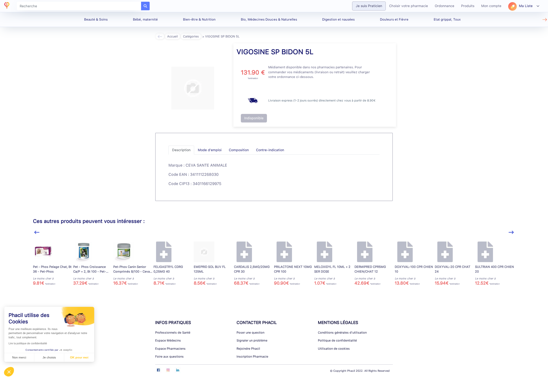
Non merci (19, 357)
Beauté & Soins (96, 19)
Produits (467, 6)
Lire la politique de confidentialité (28, 343)
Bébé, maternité (145, 19)
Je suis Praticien (369, 6)
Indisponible (254, 118)
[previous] (37, 232)
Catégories (191, 36)
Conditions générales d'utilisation (342, 332)
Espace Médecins (168, 340)
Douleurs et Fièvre (394, 19)
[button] (9, 372)
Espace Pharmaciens (170, 348)
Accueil (172, 36)
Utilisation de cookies (334, 348)
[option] (53, 264)
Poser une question (250, 332)
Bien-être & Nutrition (199, 19)
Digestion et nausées (338, 19)
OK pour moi (79, 357)
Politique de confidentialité (337, 340)
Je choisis (49, 357)
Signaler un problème (252, 340)
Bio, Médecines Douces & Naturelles (269, 19)
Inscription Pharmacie (252, 356)
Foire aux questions (169, 356)
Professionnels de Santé (172, 332)
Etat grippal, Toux (447, 19)
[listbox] (274, 265)
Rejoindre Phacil (248, 348)
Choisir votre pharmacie (408, 6)
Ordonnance (444, 6)
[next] (511, 232)
